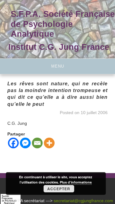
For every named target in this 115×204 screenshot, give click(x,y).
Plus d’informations (76, 182)
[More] (49, 143)
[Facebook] (13, 143)
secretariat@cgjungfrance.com (83, 200)
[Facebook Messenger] (25, 143)
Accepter (58, 188)
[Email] (37, 143)
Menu (57, 66)
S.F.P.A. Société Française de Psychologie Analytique (63, 24)
